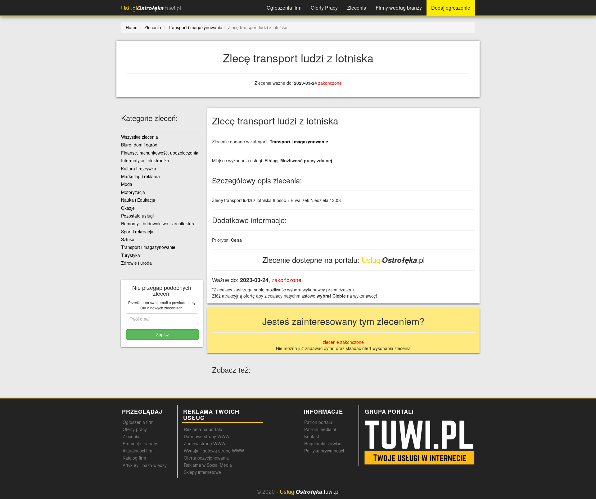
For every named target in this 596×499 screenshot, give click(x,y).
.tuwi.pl (151, 8)
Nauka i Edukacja (138, 200)
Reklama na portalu (203, 429)
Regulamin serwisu (322, 443)
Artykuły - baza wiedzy (145, 465)
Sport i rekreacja (137, 231)
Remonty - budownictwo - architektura (158, 223)
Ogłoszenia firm (284, 7)
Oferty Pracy (324, 7)
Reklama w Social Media (208, 465)
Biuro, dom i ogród (139, 145)
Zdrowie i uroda (136, 263)
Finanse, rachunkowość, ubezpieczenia (159, 153)
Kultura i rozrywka (138, 168)
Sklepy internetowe (202, 472)
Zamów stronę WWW (204, 443)
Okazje (128, 208)
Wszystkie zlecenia (139, 137)
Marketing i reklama (140, 176)
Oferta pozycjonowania (206, 458)
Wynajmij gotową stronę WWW (214, 450)
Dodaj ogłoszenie (450, 7)
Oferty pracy (135, 429)
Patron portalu (318, 422)
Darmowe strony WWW (206, 436)
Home (132, 27)
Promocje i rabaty (140, 443)
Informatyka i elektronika (145, 160)
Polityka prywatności (324, 450)
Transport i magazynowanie (299, 141)
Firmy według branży (399, 7)
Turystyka (130, 255)
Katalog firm (134, 458)
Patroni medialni (320, 429)
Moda (126, 184)
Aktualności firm (138, 450)
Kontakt (311, 436)
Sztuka (127, 239)
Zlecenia (356, 7)
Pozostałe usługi (137, 216)
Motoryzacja (133, 192)
